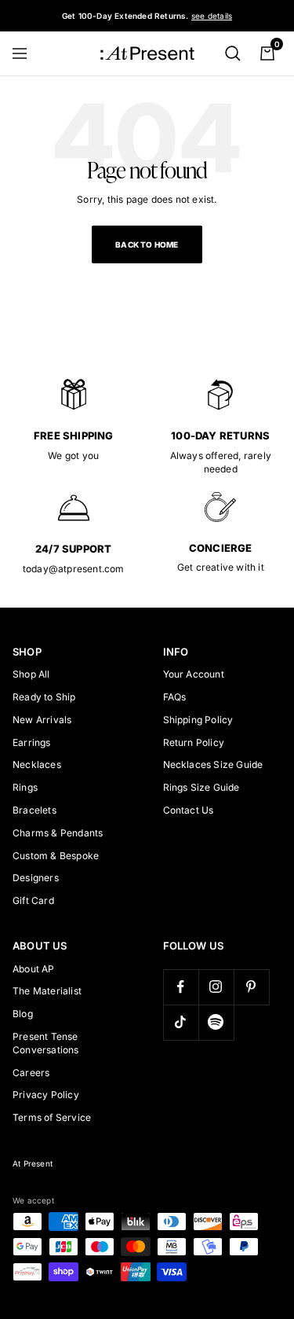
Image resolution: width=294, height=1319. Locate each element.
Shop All (31, 674)
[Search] (233, 53)
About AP (34, 969)
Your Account (193, 674)
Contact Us (188, 810)
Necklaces (37, 764)
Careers (31, 1072)
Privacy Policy (46, 1094)
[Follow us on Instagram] (216, 987)
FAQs (175, 697)
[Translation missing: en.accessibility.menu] (27, 53)
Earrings (32, 742)
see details (211, 15)
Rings (25, 787)
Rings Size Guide (201, 787)
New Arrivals (42, 720)
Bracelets (34, 810)
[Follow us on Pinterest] (251, 987)
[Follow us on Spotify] (216, 1022)
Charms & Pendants (58, 833)
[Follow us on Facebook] (180, 987)
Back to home (146, 244)
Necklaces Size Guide (213, 764)
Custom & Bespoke (56, 856)
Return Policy (194, 742)
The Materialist (47, 991)
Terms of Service (52, 1117)
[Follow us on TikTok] (180, 1022)
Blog (23, 1014)
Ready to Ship (44, 697)
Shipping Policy (198, 720)
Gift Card (33, 900)
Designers (36, 878)
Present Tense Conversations (46, 1043)
